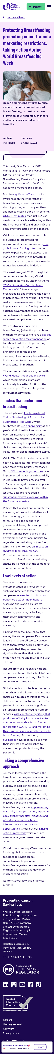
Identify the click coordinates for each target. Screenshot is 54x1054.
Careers (7, 1020)
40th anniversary (31, 426)
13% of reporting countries (26, 471)
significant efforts (24, 194)
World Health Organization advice (24, 375)
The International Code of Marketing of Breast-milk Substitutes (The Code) (24, 417)
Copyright (8, 1028)
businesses (9, 740)
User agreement (12, 1024)
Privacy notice (11, 1033)
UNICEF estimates (14, 216)
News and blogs (16, 17)
